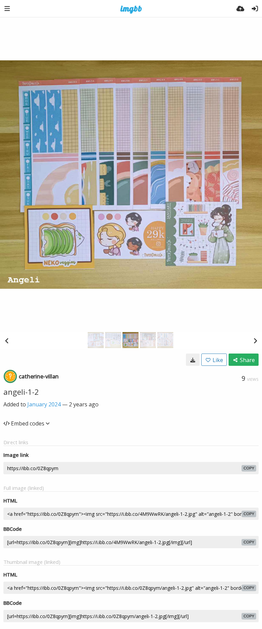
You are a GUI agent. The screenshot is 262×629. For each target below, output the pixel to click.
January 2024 (44, 404)
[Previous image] (7, 340)
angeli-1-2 (21, 392)
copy (249, 468)
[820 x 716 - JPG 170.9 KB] (193, 360)
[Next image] (255, 340)
